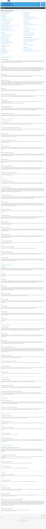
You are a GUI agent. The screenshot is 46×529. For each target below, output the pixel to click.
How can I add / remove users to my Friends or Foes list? (31, 29)
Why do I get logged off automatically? (6, 20)
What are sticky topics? (4, 52)
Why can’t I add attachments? (5, 39)
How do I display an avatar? (5, 29)
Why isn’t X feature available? (27, 49)
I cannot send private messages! (27, 23)
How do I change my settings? (5, 24)
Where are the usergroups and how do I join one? (30, 16)
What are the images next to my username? (7, 28)
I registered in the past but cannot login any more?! (8, 18)
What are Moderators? (26, 15)
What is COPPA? (3, 15)
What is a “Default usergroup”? (27, 19)
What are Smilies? (3, 48)
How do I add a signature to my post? (6, 35)
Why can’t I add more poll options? (5, 37)
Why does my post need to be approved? (6, 43)
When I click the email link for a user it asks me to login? (8, 30)
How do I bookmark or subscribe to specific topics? (30, 39)
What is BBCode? (3, 47)
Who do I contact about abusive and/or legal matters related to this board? (33, 50)
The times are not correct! (4, 25)
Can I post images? (3, 49)
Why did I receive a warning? (5, 40)
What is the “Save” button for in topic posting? (7, 42)
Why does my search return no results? (28, 33)
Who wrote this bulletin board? (27, 48)
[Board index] (7, 4)
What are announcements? (5, 51)
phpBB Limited (24, 489)
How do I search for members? (27, 34)
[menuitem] (35, 518)
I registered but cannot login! (5, 16)
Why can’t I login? (3, 17)
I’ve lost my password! (4, 19)
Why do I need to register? (4, 14)
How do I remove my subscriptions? (28, 41)
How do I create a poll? (4, 36)
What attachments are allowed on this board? (29, 44)
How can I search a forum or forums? (28, 32)
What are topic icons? (4, 53)
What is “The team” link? (26, 20)
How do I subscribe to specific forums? (28, 40)
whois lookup (15, 501)
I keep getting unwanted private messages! (29, 24)
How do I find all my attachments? (28, 45)
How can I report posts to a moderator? (6, 41)
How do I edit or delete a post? (5, 34)
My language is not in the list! (5, 27)
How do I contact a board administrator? (28, 51)
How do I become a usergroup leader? (28, 17)
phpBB (42, 148)
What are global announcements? (5, 50)
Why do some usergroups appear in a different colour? (30, 18)
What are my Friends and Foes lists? (28, 28)
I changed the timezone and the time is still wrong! (8, 26)
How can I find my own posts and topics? (28, 35)
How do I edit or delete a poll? (5, 38)
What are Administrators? (26, 14)
